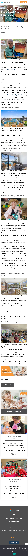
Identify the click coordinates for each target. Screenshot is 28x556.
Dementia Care (21, 233)
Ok (14, 553)
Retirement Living (14, 522)
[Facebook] (11, 514)
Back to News (8, 384)
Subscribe (14, 537)
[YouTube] (14, 514)
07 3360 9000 (14, 542)
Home (2, 18)
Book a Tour (23, 2)
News (6, 18)
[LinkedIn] (16, 514)
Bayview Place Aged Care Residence (16, 95)
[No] (26, 550)
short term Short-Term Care (14, 69)
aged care (7, 379)
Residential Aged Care (14, 518)
